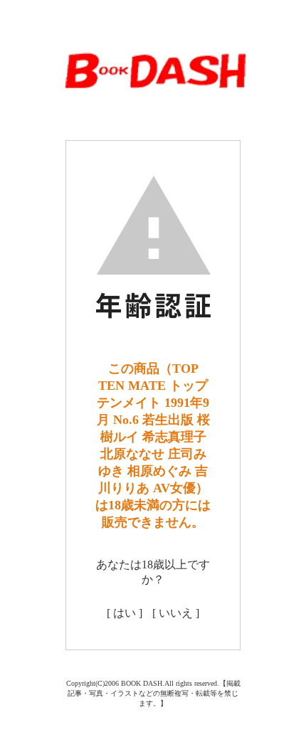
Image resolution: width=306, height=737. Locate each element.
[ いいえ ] (175, 613)
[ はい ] (124, 613)
